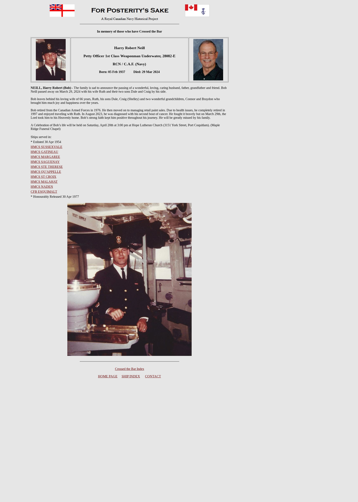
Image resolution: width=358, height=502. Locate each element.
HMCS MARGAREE (45, 157)
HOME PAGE (107, 376)
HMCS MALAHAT (44, 181)
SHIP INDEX (131, 376)
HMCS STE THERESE (47, 167)
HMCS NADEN (42, 186)
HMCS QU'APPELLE (46, 171)
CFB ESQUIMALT (44, 191)
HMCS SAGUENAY (45, 162)
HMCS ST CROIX (43, 176)
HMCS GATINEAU (44, 152)
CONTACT (153, 376)
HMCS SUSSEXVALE (46, 147)
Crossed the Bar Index (129, 369)
